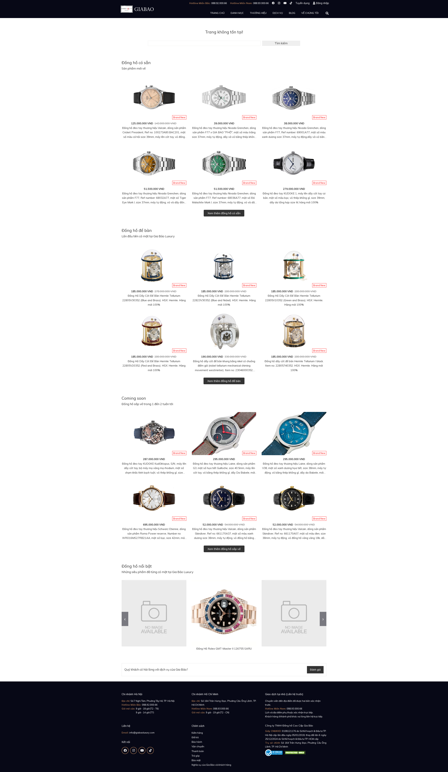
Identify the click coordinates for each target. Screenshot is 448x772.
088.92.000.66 (150, 704)
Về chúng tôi (309, 13)
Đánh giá (315, 669)
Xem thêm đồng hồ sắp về (224, 549)
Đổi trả (195, 737)
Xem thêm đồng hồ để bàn (224, 381)
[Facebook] (273, 3)
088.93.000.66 (221, 708)
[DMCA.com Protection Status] (295, 752)
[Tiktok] (291, 3)
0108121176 (289, 731)
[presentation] (125, 619)
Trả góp (196, 755)
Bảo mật (196, 760)
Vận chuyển (198, 746)
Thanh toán (198, 751)
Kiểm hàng (197, 732)
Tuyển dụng (302, 3)
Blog (292, 13)
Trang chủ (217, 13)
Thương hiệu (258, 13)
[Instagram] (279, 3)
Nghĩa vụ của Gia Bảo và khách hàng (211, 764)
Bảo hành (197, 741)
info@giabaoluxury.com (142, 732)
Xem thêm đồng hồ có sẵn (224, 213)
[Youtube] (285, 3)
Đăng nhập (322, 3)
